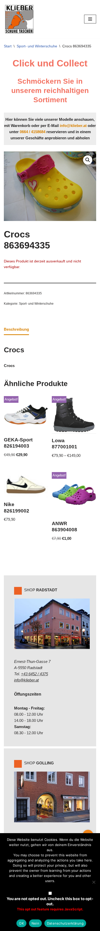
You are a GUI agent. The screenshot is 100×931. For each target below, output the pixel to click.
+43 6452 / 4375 (34, 674)
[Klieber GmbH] (19, 19)
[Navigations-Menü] (90, 19)
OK (21, 923)
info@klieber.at (73, 125)
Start (8, 46)
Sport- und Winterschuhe (37, 46)
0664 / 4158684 (32, 132)
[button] (87, 160)
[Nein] (93, 882)
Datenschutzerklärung (65, 923)
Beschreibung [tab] (16, 329)
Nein (35, 923)
